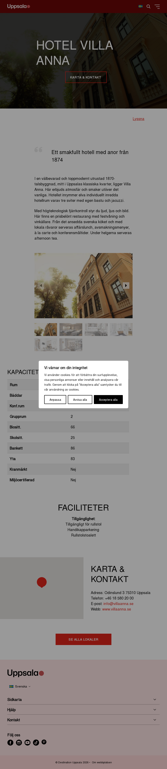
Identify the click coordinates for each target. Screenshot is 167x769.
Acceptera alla (108, 400)
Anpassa (55, 400)
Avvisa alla (80, 400)
